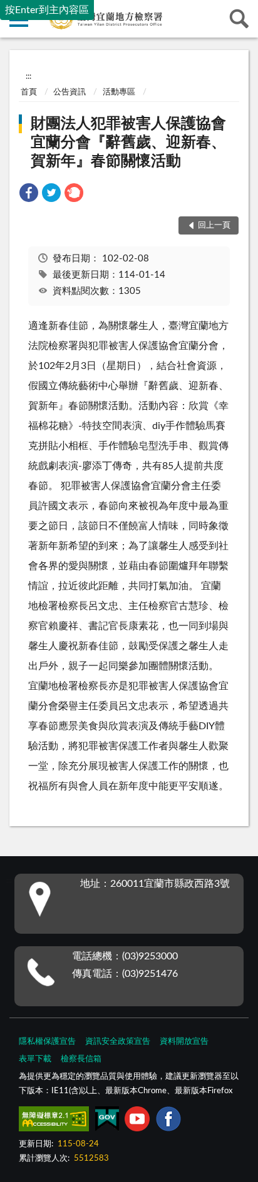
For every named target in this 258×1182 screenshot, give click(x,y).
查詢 (239, 19)
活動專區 (119, 92)
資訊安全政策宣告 (117, 1042)
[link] (28, 194)
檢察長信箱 (81, 1059)
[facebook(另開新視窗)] (168, 1121)
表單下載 (35, 1059)
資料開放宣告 (184, 1042)
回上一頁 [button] (214, 225)
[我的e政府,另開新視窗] (107, 1121)
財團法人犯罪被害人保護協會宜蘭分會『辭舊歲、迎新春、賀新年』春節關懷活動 (128, 142)
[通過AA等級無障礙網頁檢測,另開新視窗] (54, 1121)
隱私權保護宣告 (47, 1042)
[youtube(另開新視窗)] (137, 1121)
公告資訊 (69, 92)
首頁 (29, 92)
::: (28, 76)
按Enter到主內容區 (47, 10)
